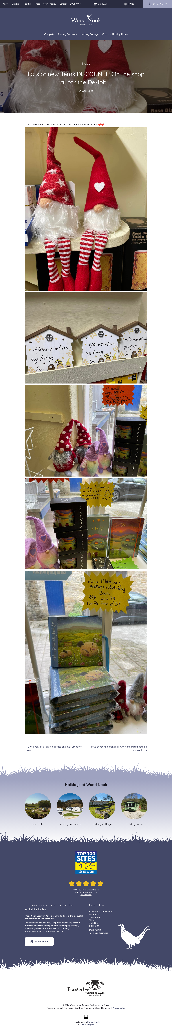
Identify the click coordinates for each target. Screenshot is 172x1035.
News (86, 64)
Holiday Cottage (90, 34)
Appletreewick (31, 931)
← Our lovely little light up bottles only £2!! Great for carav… (53, 748)
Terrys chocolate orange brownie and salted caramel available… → (118, 748)
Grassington (66, 928)
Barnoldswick (93, 1022)
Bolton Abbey (45, 931)
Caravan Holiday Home (115, 34)
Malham (60, 931)
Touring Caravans (67, 34)
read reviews (86, 895)
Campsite (49, 34)
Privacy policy (118, 1008)
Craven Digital (87, 1024)
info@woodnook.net (98, 933)
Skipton (56, 928)
